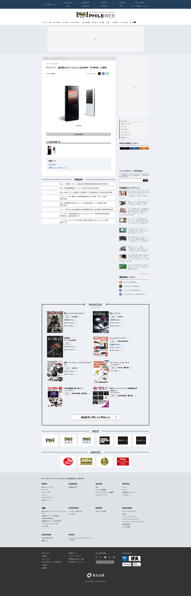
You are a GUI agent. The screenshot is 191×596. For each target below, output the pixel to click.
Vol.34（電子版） (124, 367)
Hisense (104, 6)
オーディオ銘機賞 (101, 490)
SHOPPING (46, 534)
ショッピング (124, 22)
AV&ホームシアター (126, 124)
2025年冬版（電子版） (80, 393)
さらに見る (125, 495)
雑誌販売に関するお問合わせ (95, 417)
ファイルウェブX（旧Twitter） (132, 286)
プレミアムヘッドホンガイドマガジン (133, 522)
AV (50, 22)
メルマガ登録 (126, 527)
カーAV (102, 22)
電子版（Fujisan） (69, 326)
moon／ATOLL (140, 2)
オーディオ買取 (140, 6)
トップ (45, 22)
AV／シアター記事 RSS (130, 282)
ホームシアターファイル (129, 516)
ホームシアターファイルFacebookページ (135, 294)
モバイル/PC (86, 22)
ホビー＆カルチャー (126, 134)
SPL (121, 6)
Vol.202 (74, 316)
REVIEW (125, 483)
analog (124, 514)
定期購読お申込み (69, 320)
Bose (68, 6)
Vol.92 (120, 316)
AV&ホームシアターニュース (61, 58)
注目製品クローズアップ (129, 187)
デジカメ (94, 22)
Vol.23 (74, 368)
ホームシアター (75, 22)
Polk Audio (86, 6)
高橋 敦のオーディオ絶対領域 (50, 516)
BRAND (99, 508)
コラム (124, 490)
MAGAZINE (95, 304)
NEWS (44, 483)
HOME (46, 58)
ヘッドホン (65, 22)
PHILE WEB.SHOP (47, 538)
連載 (43, 508)
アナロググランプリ (101, 495)
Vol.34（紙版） (114, 371)
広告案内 (44, 556)
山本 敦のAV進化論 (47, 518)
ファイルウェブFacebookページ (132, 290)
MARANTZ (86, 2)
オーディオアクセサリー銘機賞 (105, 492)
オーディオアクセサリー (129, 511)
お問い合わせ (46, 553)
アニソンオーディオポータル (50, 523)
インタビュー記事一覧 (75, 511)
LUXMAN (122, 2)
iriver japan (52, 164)
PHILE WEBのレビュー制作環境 (51, 562)
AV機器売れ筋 (73, 487)
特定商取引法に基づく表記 (76, 559)
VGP (97, 487)
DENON (104, 2)
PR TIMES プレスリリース (76, 562)
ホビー (108, 22)
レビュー (125, 487)
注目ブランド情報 (101, 511)
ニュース (51, 58)
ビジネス (115, 22)
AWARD (99, 483)
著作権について (73, 553)
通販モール (45, 541)
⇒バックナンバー (144, 274)
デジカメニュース (125, 132)
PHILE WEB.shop (69, 347)
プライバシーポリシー (75, 556)
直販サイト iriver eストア (58, 167)
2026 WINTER (123, 341)
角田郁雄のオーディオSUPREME (51, 521)
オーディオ (56, 22)
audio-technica (68, 2)
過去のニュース (125, 137)
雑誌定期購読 (126, 524)
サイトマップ (46, 559)
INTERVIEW (74, 508)
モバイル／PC (46, 492)
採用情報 (44, 568)
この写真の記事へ (78, 134)
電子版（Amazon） (69, 323)
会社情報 (44, 565)
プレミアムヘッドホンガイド (130, 519)
